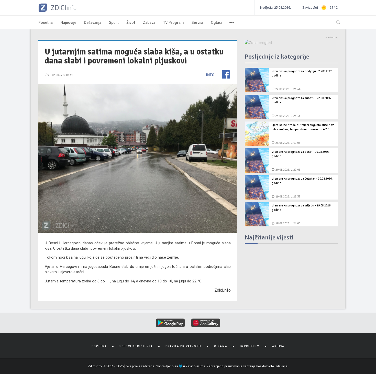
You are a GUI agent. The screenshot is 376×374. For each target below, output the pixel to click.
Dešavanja (92, 22)
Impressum (250, 346)
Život (130, 22)
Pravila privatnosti (183, 346)
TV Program (173, 22)
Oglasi (216, 22)
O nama (220, 346)
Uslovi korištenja (136, 346)
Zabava (149, 22)
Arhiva (278, 346)
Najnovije (68, 22)
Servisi (197, 22)
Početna (45, 22)
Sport (114, 22)
